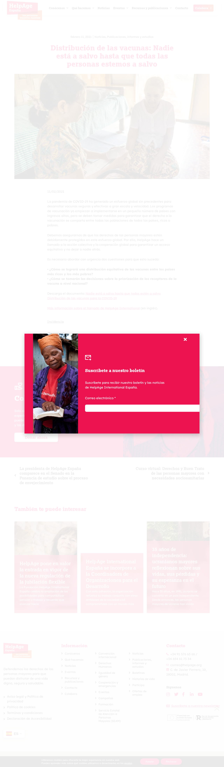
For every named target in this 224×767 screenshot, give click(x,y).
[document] (112, 383)
